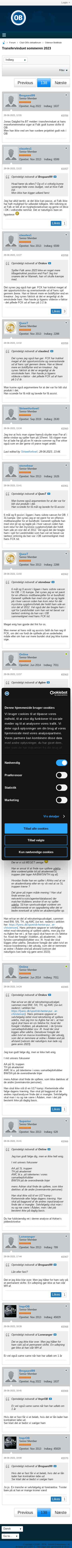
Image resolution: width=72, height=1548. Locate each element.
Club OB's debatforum (30, 42)
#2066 (64, 1141)
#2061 (64, 485)
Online (23, 654)
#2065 (64, 987)
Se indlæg (55, 177)
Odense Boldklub (53, 42)
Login (64, 2)
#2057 (64, 168)
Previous (25, 83)
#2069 (64, 1391)
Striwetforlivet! (29, 408)
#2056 (64, 115)
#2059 (64, 343)
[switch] (61, 775)
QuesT (23, 323)
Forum (12, 42)
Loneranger (27, 1236)
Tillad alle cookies (36, 828)
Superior (25, 1121)
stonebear (26, 465)
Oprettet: (24, 106)
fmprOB (24, 1306)
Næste (61, 83)
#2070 (64, 1458)
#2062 (64, 574)
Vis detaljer (51, 816)
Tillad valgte (36, 840)
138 (44, 83)
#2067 (64, 1256)
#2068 (64, 1326)
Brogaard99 (27, 95)
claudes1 (25, 148)
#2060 (64, 428)
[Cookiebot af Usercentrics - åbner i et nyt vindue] (50, 693)
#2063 (64, 674)
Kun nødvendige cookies (36, 852)
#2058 (64, 255)
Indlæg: (48, 106)
